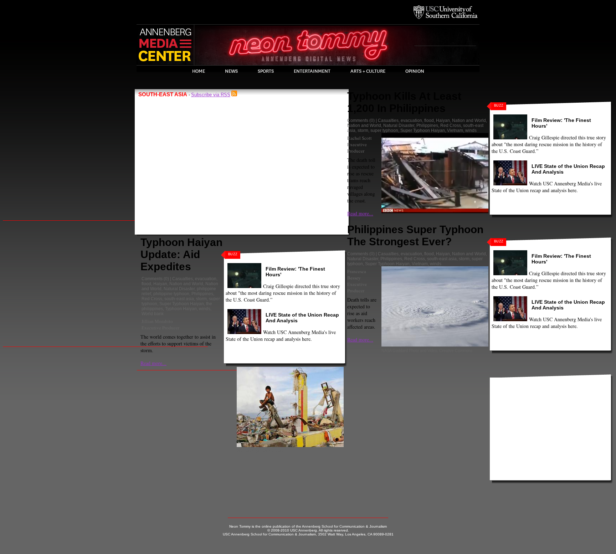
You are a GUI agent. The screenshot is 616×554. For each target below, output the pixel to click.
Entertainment (312, 71)
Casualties (182, 278)
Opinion (414, 71)
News (231, 71)
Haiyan (160, 283)
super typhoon (384, 130)
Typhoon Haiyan (181, 308)
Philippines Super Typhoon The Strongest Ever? (415, 235)
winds (204, 308)
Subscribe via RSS (210, 94)
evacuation (205, 278)
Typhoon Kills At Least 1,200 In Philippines (404, 102)
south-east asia (179, 298)
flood (146, 283)
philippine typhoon (171, 293)
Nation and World (186, 283)
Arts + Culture (367, 71)
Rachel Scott (359, 138)
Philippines (202, 293)
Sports (266, 71)
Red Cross (152, 298)
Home (198, 71)
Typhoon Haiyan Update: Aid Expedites (181, 254)
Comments (152, 278)
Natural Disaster (179, 288)
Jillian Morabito (157, 321)
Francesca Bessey (356, 274)
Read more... (153, 363)
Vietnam (455, 130)
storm (201, 298)
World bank (153, 313)
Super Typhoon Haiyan (181, 303)
